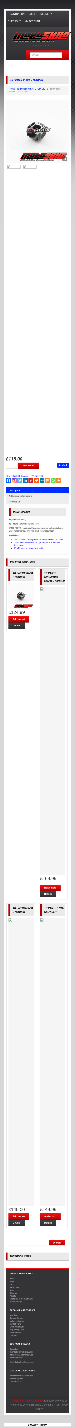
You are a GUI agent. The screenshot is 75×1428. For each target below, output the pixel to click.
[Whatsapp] (53, 480)
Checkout (14, 21)
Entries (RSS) (29, 1404)
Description (15, 490)
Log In (32, 14)
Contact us (14, 1349)
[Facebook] (8, 480)
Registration (16, 14)
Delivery (46, 14)
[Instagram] (14, 480)
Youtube (13, 1296)
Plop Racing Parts (17, 1330)
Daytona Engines (16, 1318)
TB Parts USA (15, 1381)
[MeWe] (42, 480)
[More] (58, 480)
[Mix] (47, 480)
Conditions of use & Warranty (21, 1299)
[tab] (37, 490)
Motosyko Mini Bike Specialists (28, 1400)
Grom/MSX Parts (17, 1327)
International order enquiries (21, 1355)
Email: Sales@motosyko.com (21, 1362)
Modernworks (15, 1333)
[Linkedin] (25, 480)
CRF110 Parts (15, 1324)
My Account (32, 21)
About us (13, 1293)
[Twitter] (19, 480)
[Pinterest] (30, 480)
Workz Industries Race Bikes (21, 1376)
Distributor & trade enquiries (21, 1352)
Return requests (16, 1358)
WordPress (16, 1404)
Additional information (20, 496)
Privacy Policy (16, 1302)
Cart (11, 1284)
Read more (50, 887)
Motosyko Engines (17, 1321)
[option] (37, 131)
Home (12, 88)
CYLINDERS (41, 88)
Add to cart (28, 465)
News (12, 1290)
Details (16, 625)
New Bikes (14, 1315)
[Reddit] (36, 480)
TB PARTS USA (25, 88)
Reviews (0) (15, 502)
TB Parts (13, 1335)
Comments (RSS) (51, 1404)
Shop (12, 1282)
